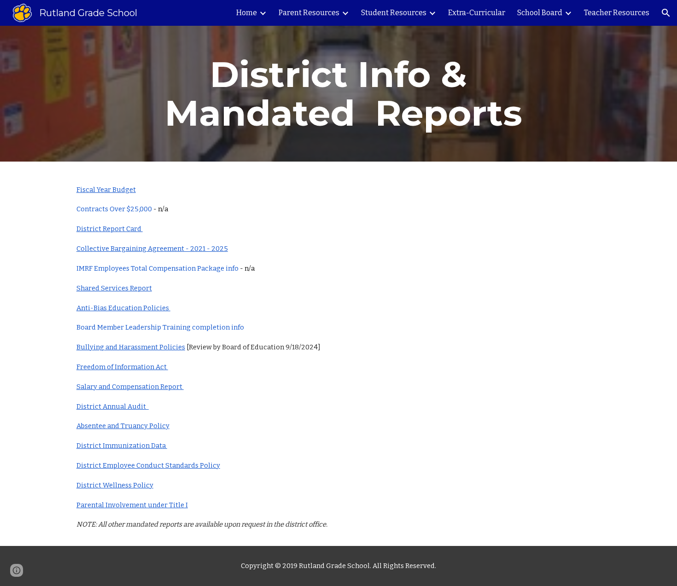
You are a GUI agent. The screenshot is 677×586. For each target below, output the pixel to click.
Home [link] (246, 12)
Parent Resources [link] (309, 12)
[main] (338, 94)
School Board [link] (539, 12)
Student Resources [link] (393, 12)
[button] (666, 13)
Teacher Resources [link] (616, 12)
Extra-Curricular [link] (476, 12)
